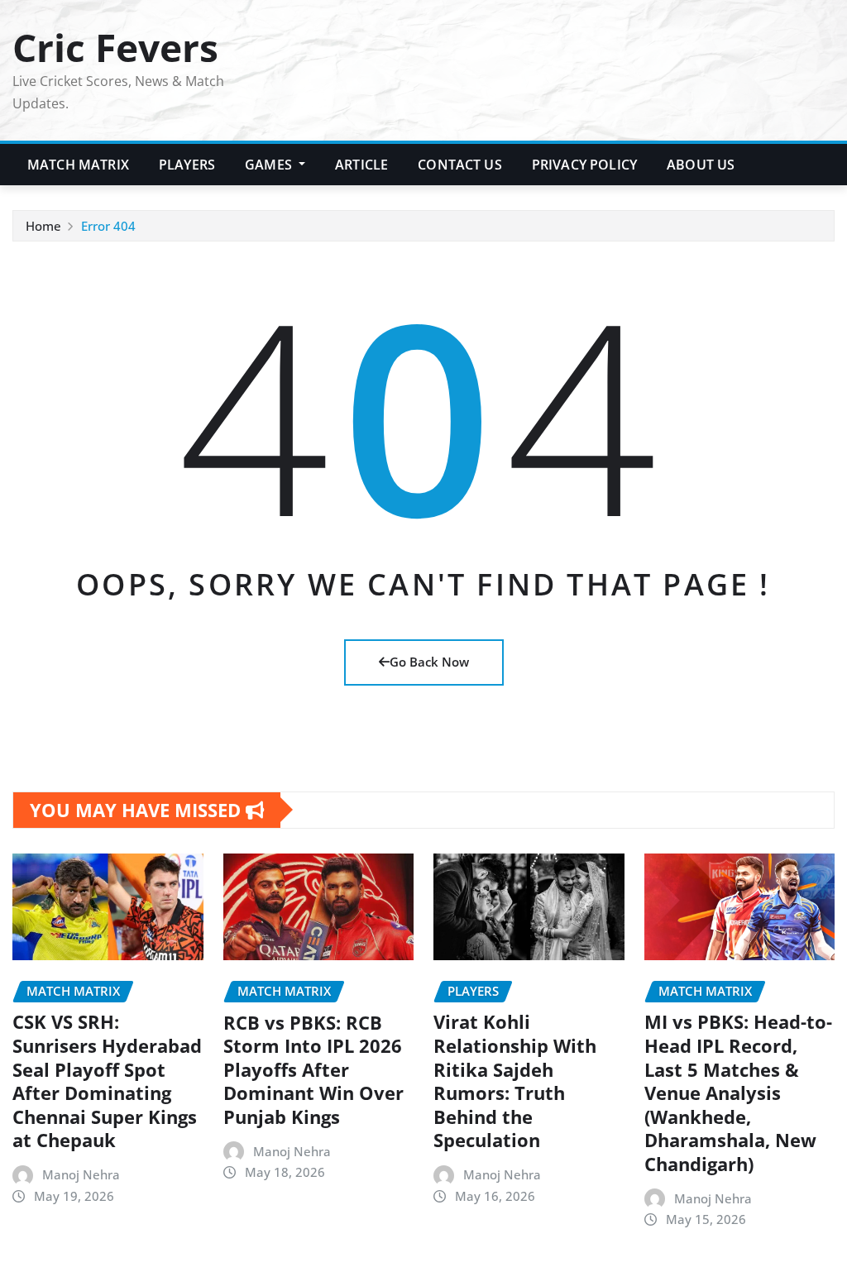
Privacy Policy (584, 164)
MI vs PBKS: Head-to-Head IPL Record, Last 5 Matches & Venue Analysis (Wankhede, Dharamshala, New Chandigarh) (738, 1092)
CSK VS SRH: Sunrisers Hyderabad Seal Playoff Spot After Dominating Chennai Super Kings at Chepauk (107, 1080)
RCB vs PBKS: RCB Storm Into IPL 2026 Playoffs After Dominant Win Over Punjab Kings (313, 1069)
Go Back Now (429, 661)
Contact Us (460, 164)
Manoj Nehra (81, 1174)
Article (361, 164)
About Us (701, 164)
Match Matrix (78, 164)
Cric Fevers (115, 47)
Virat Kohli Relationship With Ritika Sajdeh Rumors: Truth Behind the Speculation (514, 1080)
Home (43, 226)
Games (270, 164)
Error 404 (108, 226)
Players (187, 164)
